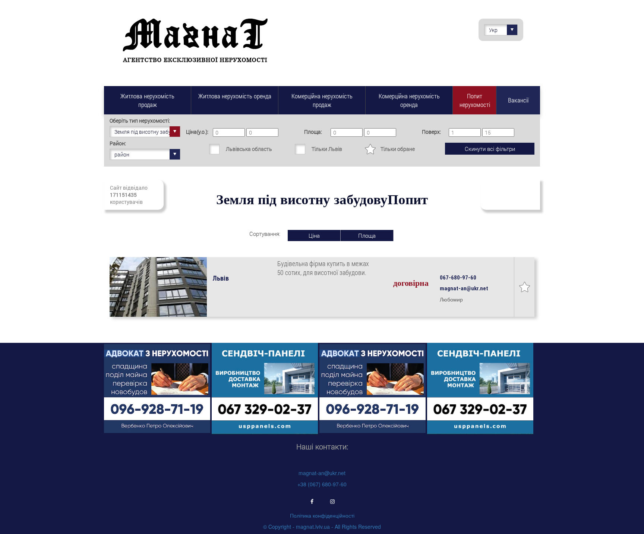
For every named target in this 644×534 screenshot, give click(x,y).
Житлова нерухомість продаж (147, 100)
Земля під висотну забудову (147, 131)
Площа (367, 235)
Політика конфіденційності (322, 515)
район (121, 154)
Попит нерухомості (475, 100)
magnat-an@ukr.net (322, 473)
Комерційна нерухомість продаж (322, 100)
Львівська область (249, 148)
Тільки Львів (327, 148)
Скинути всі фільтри (490, 148)
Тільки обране (398, 148)
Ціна (314, 235)
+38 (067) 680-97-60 (322, 484)
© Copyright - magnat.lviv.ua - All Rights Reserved (322, 526)
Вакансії (518, 100)
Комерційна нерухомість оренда (409, 100)
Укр (493, 30)
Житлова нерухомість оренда (234, 96)
